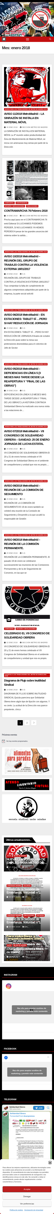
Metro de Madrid (20, 855)
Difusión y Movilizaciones (14, 206)
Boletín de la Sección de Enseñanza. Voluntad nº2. (24, 890)
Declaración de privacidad (33, 1210)
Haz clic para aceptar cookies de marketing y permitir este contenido (32, 1009)
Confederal (9, 203)
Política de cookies (16, 1210)
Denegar (27, 1196)
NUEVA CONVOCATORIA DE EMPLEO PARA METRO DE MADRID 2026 (26, 863)
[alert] (27, 741)
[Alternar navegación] (27, 39)
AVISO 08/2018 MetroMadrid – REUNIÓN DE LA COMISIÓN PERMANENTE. (22, 544)
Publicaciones (32, 206)
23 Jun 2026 (14, 867)
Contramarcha (22, 203)
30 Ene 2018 (12, 127)
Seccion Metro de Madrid (35, 127)
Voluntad (27, 885)
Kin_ (27, 867)
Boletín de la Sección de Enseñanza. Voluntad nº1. (24, 920)
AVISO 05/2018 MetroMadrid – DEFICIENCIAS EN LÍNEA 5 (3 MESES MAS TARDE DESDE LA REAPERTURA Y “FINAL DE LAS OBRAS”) (24, 377)
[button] (50, 1162)
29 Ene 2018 (12, 216)
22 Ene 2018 (12, 642)
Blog (9, 855)
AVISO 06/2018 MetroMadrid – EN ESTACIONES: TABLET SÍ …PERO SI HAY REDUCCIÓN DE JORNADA (26, 319)
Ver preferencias (27, 1204)
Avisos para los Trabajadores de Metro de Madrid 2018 (26, 109)
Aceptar (27, 1189)
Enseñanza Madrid (14, 885)
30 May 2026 (15, 897)
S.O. (24, 274)
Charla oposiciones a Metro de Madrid (25, 950)
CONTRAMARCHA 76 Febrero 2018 (25, 210)
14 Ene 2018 (12, 690)
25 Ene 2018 (12, 328)
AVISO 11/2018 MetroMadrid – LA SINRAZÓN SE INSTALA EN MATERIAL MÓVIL (24, 118)
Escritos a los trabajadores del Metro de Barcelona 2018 (25, 675)
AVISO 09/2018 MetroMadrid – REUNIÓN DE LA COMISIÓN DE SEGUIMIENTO (23, 490)
